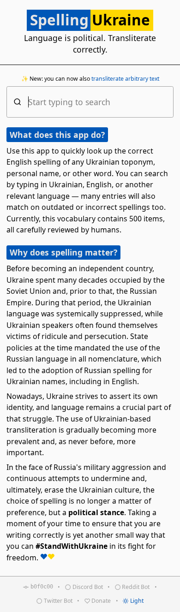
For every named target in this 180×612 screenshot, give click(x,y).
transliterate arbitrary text (125, 79)
